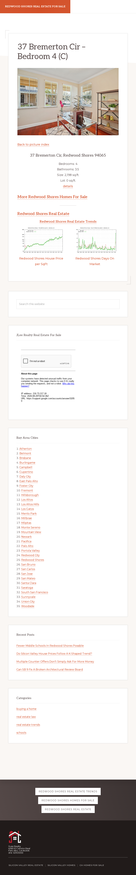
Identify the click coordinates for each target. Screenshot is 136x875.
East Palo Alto (28, 481)
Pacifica (26, 541)
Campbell (25, 467)
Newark (26, 536)
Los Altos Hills (30, 504)
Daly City (25, 476)
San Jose (27, 573)
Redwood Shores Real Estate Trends (68, 222)
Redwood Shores (32, 559)
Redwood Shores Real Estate (43, 213)
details (68, 186)
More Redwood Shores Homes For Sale (52, 196)
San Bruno (28, 564)
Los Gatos (27, 509)
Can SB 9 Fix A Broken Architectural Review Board (49, 669)
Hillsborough (30, 495)
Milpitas (26, 522)
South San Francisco (34, 592)
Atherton (25, 448)
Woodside (27, 606)
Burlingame (27, 462)
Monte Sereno (30, 527)
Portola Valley (30, 550)
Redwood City (30, 555)
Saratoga (27, 587)
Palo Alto (27, 546)
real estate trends (28, 724)
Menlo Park (29, 513)
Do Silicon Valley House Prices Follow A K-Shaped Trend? (54, 653)
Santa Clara (28, 583)
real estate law (26, 716)
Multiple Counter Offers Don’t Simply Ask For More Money (55, 661)
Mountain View (31, 532)
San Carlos (28, 569)
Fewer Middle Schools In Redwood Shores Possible (50, 645)
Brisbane (25, 458)
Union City (28, 601)
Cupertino (26, 471)
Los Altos (27, 499)
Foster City (26, 485)
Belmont (25, 453)
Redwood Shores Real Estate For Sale (35, 6)
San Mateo (28, 578)
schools (21, 732)
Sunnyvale (28, 596)
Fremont (27, 490)
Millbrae (26, 518)
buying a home (26, 708)
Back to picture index (33, 144)
